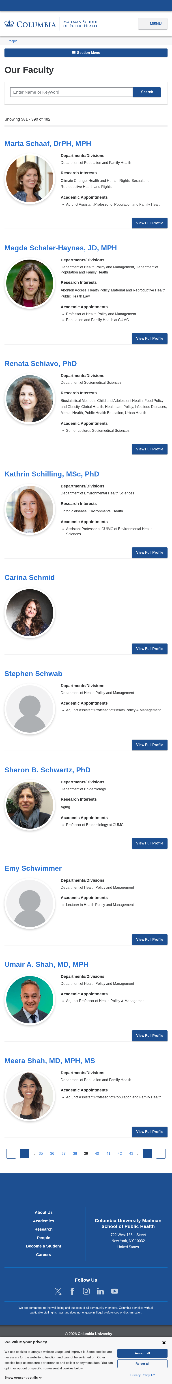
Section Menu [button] (88, 53)
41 (108, 1153)
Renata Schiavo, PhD (40, 363)
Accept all (142, 1353)
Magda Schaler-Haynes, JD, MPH (60, 248)
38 (75, 1153)
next (147, 1154)
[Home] (51, 23)
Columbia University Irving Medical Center (86, 5)
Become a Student (43, 1246)
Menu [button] (156, 23)
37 (64, 1153)
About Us (44, 1212)
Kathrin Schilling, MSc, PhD (51, 474)
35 (41, 1153)
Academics (43, 1221)
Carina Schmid (29, 577)
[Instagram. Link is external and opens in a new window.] (86, 1291)
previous (25, 1154)
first (11, 1154)
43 (131, 1153)
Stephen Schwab (33, 674)
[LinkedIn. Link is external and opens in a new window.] (100, 1291)
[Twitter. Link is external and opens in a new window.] (58, 1291)
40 (97, 1153)
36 (52, 1153)
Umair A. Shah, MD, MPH (46, 964)
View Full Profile (149, 223)
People (12, 41)
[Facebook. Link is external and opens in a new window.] (72, 1291)
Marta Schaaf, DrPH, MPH (47, 143)
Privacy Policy (140, 1375)
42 (120, 1153)
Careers (43, 1254)
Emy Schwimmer (33, 868)
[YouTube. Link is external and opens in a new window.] (114, 1291)
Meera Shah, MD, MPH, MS (49, 1061)
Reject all (142, 1363)
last (161, 1154)
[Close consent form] (164, 1342)
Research (43, 1229)
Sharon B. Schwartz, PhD (47, 770)
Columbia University (95, 1334)
